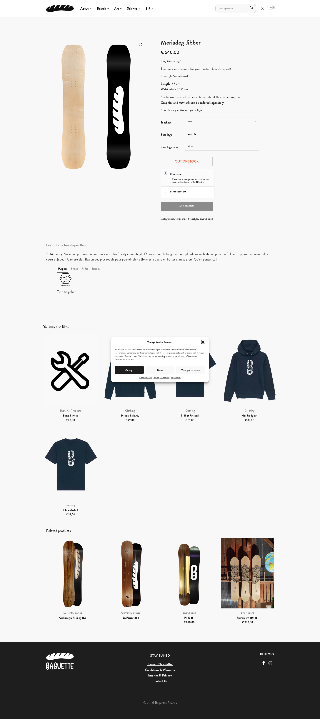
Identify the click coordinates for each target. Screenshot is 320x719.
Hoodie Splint (249, 416)
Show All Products (70, 410)
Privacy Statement (161, 377)
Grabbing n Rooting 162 (72, 618)
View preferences (190, 370)
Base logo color (170, 147)
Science (132, 8)
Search (251, 7)
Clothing (130, 410)
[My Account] (262, 8)
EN (148, 8)
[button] (203, 342)
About (84, 8)
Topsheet (166, 122)
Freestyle (193, 218)
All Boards (180, 218)
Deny (160, 370)
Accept (129, 370)
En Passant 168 (131, 618)
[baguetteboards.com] (60, 8)
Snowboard (206, 218)
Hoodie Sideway (130, 416)
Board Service (70, 416)
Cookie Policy (145, 377)
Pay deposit (176, 173)
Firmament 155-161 (247, 618)
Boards (101, 8)
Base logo (166, 135)
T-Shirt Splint (70, 510)
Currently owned (72, 612)
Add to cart (186, 206)
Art (116, 8)
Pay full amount (178, 191)
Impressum (176, 377)
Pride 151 (189, 618)
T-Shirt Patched (190, 416)
